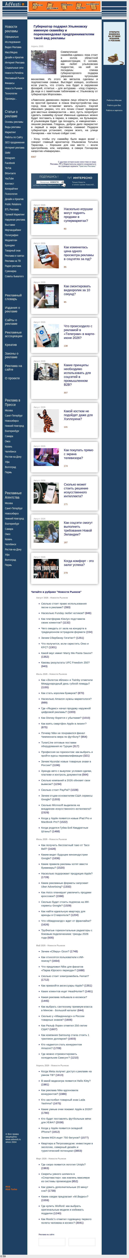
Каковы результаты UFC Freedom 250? (65, 662)
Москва (9, 410)
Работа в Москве (114, 100)
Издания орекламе (12, 309)
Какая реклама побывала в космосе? (64, 997)
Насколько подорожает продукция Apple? (67, 873)
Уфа (7, 461)
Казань (8, 446)
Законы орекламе (11, 355)
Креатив (11, 344)
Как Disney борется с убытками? (61, 717)
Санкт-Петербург (14, 415)
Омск (7, 441)
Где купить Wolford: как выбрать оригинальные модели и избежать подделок (62, 1210)
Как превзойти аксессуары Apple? (62, 985)
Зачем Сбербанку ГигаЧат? (58, 637)
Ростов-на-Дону (13, 456)
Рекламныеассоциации (13, 334)
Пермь (8, 472)
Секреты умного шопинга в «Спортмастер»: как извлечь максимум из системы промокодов (65, 1177)
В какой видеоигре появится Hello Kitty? (66, 1080)
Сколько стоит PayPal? (55, 789)
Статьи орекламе (11, 113)
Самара (9, 436)
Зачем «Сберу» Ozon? (55, 951)
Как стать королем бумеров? (59, 693)
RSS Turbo (11, 1189)
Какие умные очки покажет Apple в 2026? (66, 1109)
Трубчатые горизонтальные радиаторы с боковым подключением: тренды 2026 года (66, 934)
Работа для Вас (114, 105)
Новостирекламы (11, 28)
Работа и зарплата (114, 110)
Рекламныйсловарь (13, 297)
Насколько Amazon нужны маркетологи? (66, 698)
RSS (8, 1186)
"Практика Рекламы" (87, 166)
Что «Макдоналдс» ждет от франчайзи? (66, 920)
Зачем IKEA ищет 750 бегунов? (60, 1137)
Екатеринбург (12, 431)
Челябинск (10, 451)
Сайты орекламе (11, 321)
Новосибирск (12, 420)
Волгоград (10, 467)
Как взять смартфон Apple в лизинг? (64, 723)
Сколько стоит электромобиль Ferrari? (65, 976)
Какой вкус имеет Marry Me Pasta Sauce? (66, 653)
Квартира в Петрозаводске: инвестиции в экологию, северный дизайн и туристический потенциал (67, 1147)
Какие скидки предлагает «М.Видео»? (64, 1196)
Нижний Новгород (14, 425)
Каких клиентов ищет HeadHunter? (62, 991)
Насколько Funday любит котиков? (62, 613)
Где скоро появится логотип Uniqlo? (63, 1164)
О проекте (12, 378)
